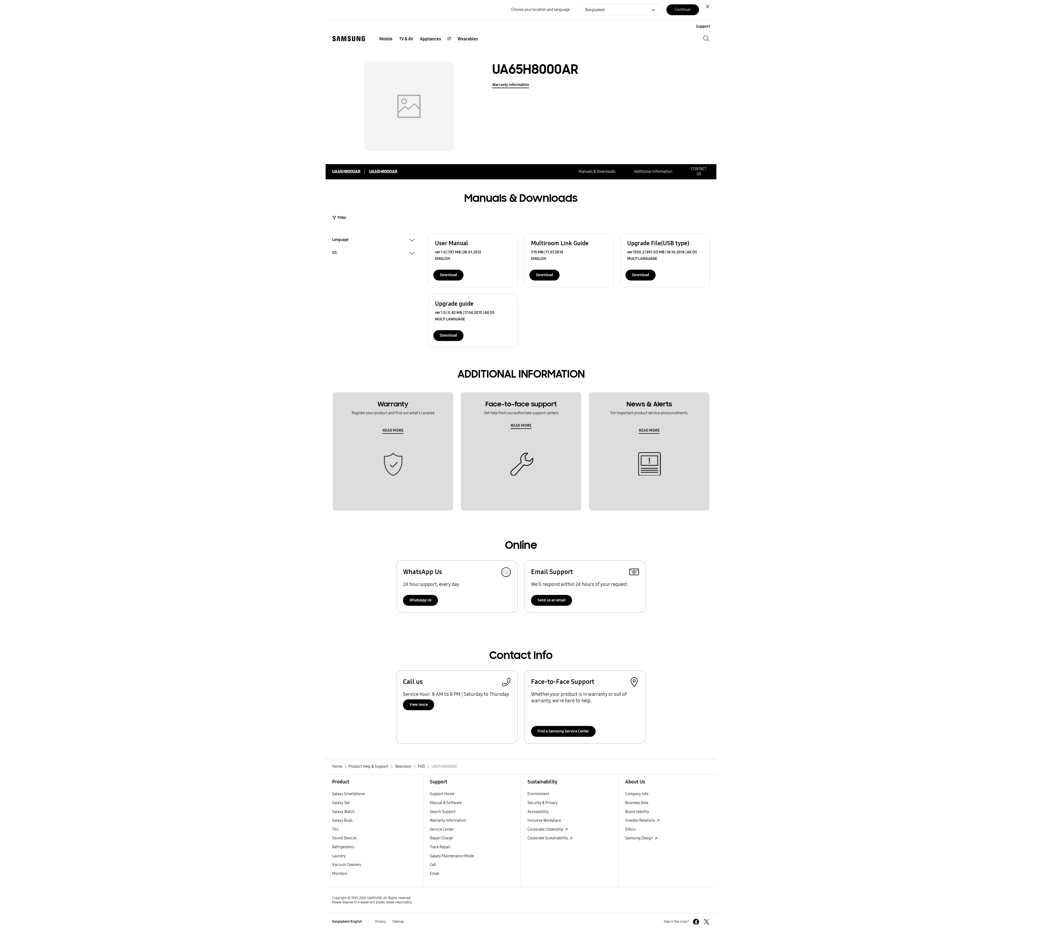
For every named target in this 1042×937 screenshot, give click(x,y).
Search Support (443, 811)
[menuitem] (386, 39)
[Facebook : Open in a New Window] (696, 922)
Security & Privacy (543, 803)
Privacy (380, 921)
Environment (538, 794)
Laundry (339, 856)
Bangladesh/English (347, 921)
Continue (682, 9)
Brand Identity (637, 811)
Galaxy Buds (342, 820)
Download (448, 275)
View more (418, 704)
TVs (335, 829)
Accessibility (538, 811)
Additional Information (653, 171)
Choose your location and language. (540, 9)
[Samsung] (348, 38)
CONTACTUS (699, 171)
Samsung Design (639, 838)
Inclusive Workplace (544, 820)
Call (433, 864)
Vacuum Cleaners (346, 864)
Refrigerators (343, 847)
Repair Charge (441, 838)
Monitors (339, 873)
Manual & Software (446, 803)
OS (334, 253)
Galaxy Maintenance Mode (452, 856)
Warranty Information (510, 84)
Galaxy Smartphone (348, 794)
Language (340, 240)
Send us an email (552, 600)
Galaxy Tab (341, 803)
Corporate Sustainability (548, 838)
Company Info (637, 794)
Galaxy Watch (343, 811)
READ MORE (393, 430)
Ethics (630, 829)
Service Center (442, 829)
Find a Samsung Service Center (563, 731)
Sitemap (398, 921)
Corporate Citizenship (546, 829)
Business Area (636, 803)
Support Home (442, 794)
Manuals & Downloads (597, 171)
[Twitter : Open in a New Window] (706, 922)
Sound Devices (344, 838)
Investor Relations (640, 820)
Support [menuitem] (703, 26)
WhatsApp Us (420, 600)
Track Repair (440, 847)
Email (434, 873)
